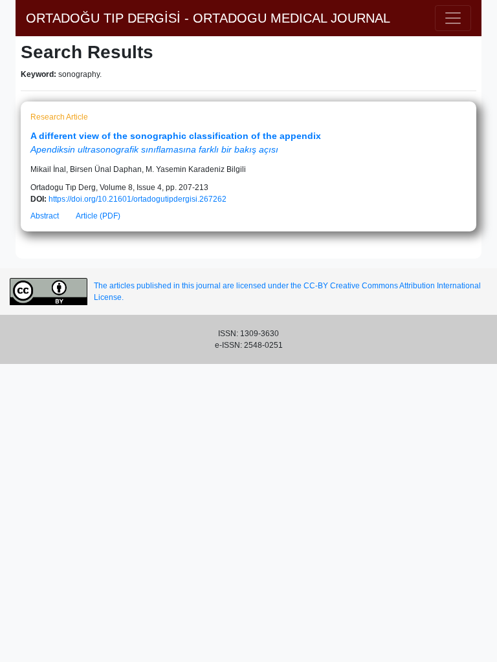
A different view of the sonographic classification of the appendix (175, 136)
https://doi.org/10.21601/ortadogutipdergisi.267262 (137, 199)
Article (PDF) (98, 215)
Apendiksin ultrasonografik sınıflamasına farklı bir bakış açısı (154, 149)
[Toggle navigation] (453, 18)
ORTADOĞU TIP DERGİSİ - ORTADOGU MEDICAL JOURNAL (208, 18)
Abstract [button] (44, 215)
